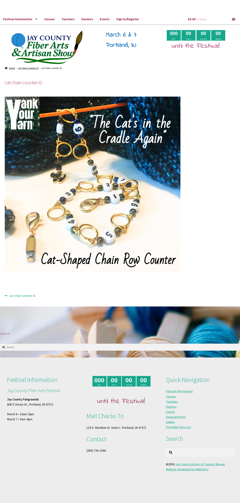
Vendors (87, 19)
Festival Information (17, 19)
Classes (49, 19)
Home (12, 68)
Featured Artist (176, 417)
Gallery (170, 422)
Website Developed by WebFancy (187, 469)
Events (104, 19)
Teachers (67, 19)
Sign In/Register (127, 19)
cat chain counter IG (28, 68)
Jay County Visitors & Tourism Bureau (200, 464)
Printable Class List (178, 427)
